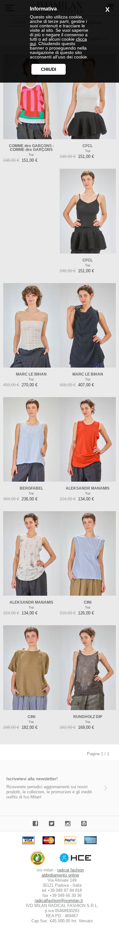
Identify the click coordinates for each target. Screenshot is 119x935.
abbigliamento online (60, 875)
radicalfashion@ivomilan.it (59, 900)
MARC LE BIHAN (31, 374)
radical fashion (70, 870)
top (31, 154)
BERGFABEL (31, 488)
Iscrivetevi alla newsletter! (32, 778)
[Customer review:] (39, 865)
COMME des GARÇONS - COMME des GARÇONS (31, 148)
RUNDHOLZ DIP (87, 717)
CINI (87, 602)
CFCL (88, 146)
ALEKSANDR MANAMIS (87, 488)
